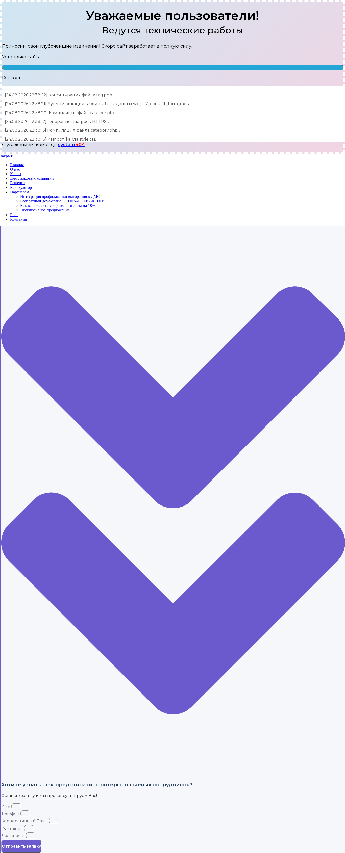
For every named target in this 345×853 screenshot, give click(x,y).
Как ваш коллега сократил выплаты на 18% (57, 205)
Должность (13, 835)
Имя (6, 806)
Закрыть (7, 156)
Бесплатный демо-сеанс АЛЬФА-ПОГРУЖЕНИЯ (63, 201)
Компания (12, 828)
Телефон (10, 813)
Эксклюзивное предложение (45, 210)
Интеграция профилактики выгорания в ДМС (60, 196)
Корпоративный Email (25, 820)
